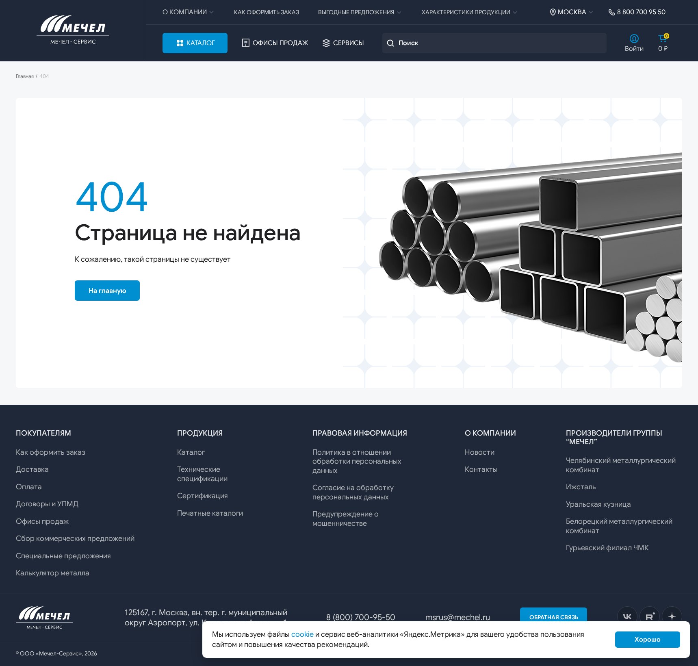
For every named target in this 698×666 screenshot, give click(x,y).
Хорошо (648, 640)
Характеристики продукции (466, 12)
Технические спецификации (202, 474)
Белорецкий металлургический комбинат (619, 526)
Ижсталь (581, 486)
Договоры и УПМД (47, 503)
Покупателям (43, 433)
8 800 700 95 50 (641, 12)
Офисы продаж (280, 43)
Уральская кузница (598, 504)
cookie (302, 634)
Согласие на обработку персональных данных (353, 492)
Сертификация (202, 495)
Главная (25, 76)
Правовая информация (359, 433)
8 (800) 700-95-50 (360, 617)
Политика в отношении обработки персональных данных (356, 461)
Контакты (481, 469)
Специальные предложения (63, 555)
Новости (479, 452)
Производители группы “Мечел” (614, 437)
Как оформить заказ (266, 12)
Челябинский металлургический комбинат (621, 465)
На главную (107, 290)
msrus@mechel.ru (457, 617)
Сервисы (348, 43)
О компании (185, 12)
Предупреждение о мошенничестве (345, 519)
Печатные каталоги (210, 513)
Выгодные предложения (356, 12)
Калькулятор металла (52, 572)
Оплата (29, 486)
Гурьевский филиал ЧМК (607, 547)
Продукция (200, 433)
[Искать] (390, 43)
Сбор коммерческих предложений (75, 538)
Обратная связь (553, 617)
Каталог (200, 43)
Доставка (32, 469)
